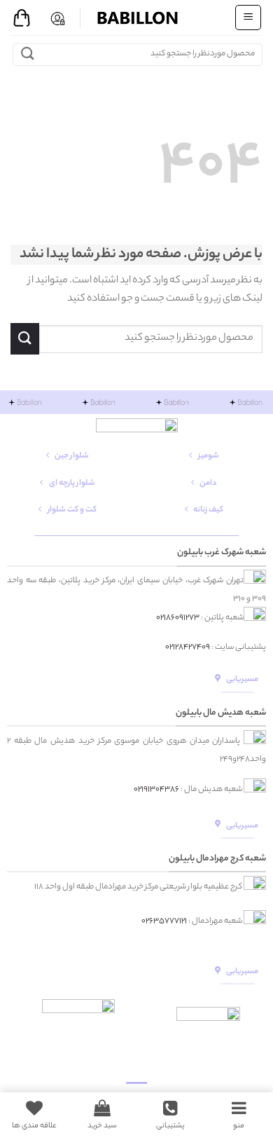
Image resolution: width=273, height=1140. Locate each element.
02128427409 (187, 647)
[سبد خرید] (21, 18)
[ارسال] (27, 54)
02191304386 (156, 790)
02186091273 (178, 618)
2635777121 (166, 921)
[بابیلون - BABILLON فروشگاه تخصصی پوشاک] (136, 17)
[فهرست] (248, 17)
